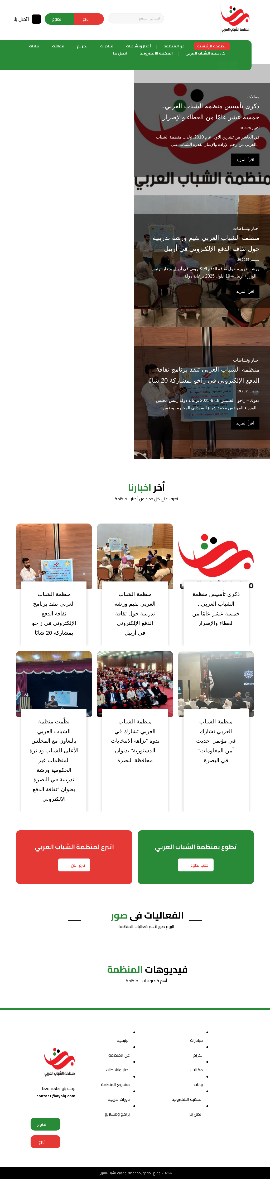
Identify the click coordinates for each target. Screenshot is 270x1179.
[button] (114, 18)
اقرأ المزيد (245, 423)
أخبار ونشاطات (246, 360)
